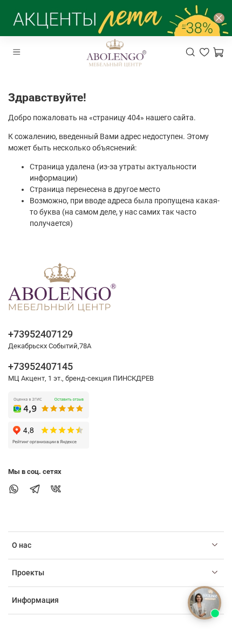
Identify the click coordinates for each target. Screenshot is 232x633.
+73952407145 (40, 366)
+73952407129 (40, 334)
